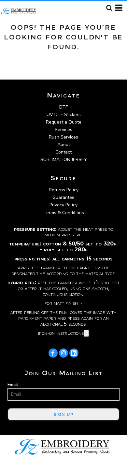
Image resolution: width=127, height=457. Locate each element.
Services (63, 129)
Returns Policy (63, 190)
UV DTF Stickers (64, 114)
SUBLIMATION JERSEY (63, 159)
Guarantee (63, 197)
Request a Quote (63, 122)
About (63, 144)
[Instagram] (63, 353)
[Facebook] (53, 353)
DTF (63, 107)
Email (12, 384)
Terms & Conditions (63, 213)
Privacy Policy (63, 205)
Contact (63, 152)
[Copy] (86, 333)
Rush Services (63, 137)
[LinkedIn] (73, 353)
